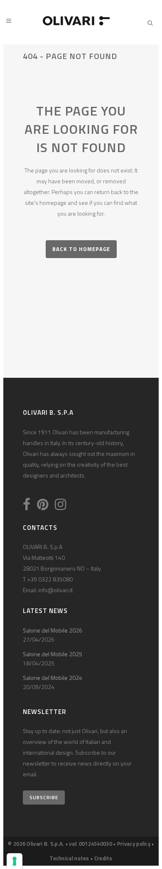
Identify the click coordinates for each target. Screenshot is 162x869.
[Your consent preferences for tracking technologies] (14, 861)
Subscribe (43, 797)
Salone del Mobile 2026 (52, 630)
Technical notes (69, 858)
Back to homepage (81, 249)
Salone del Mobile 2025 (52, 654)
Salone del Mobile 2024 (52, 677)
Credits (103, 858)
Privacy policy (133, 843)
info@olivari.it (55, 590)
